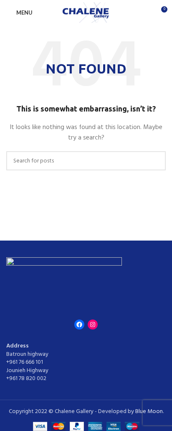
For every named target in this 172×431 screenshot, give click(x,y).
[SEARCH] (156, 160)
